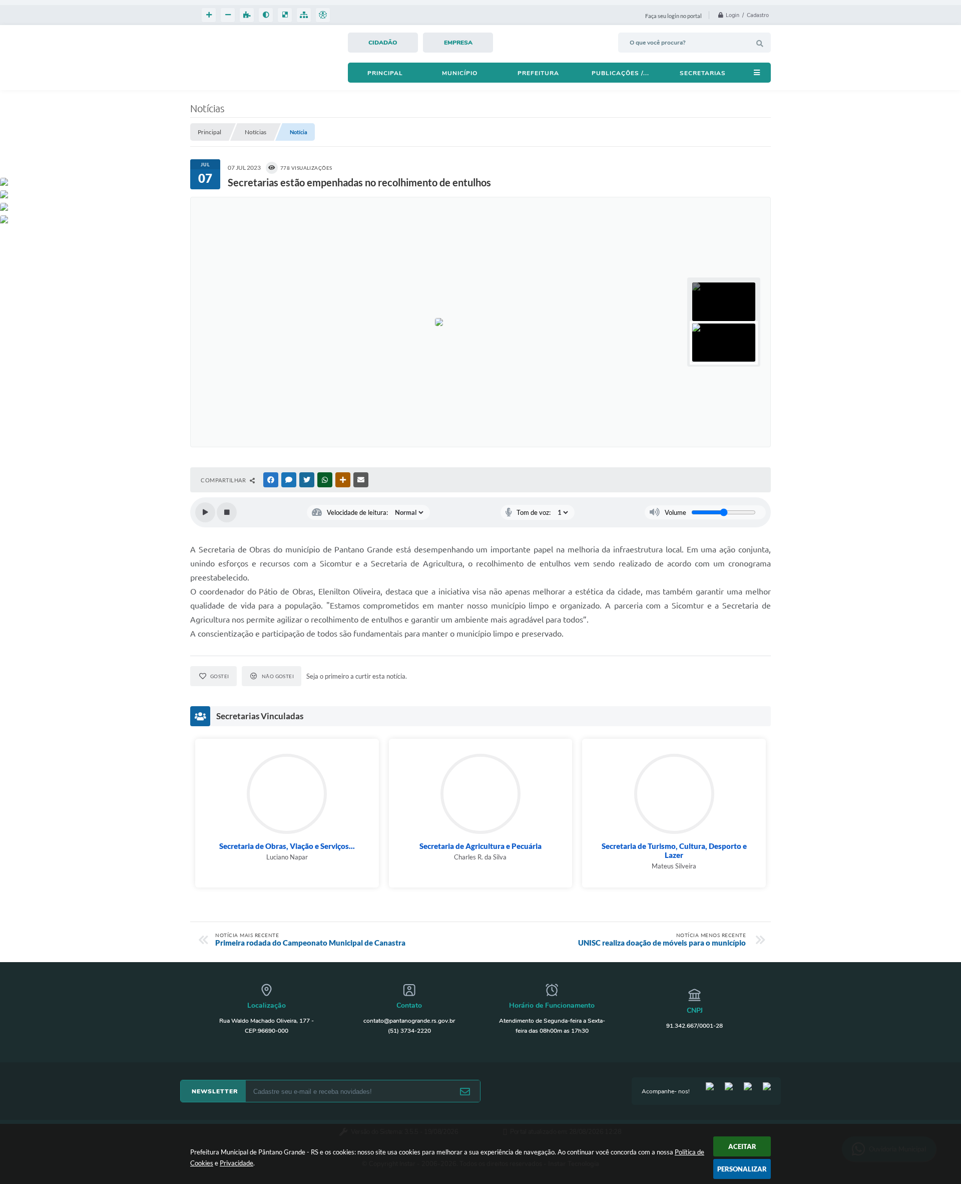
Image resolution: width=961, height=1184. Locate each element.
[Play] (205, 512)
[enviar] (465, 1091)
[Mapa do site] (303, 15)
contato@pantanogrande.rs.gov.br (409, 1021)
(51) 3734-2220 (409, 1031)
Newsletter (215, 1091)
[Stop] (227, 512)
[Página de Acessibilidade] (322, 15)
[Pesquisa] (760, 44)
